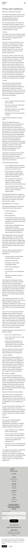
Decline (10, 546)
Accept (4, 546)
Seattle (14, 497)
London (14, 477)
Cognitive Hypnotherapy (14, 505)
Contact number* (4, 515)
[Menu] (25, 3)
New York (14, 483)
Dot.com (7, 260)
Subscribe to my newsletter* (6, 511)
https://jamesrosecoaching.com (10, 19)
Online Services (14, 529)
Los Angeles (14, 490)
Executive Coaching (14, 504)
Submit (14, 520)
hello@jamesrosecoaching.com (14, 527)
